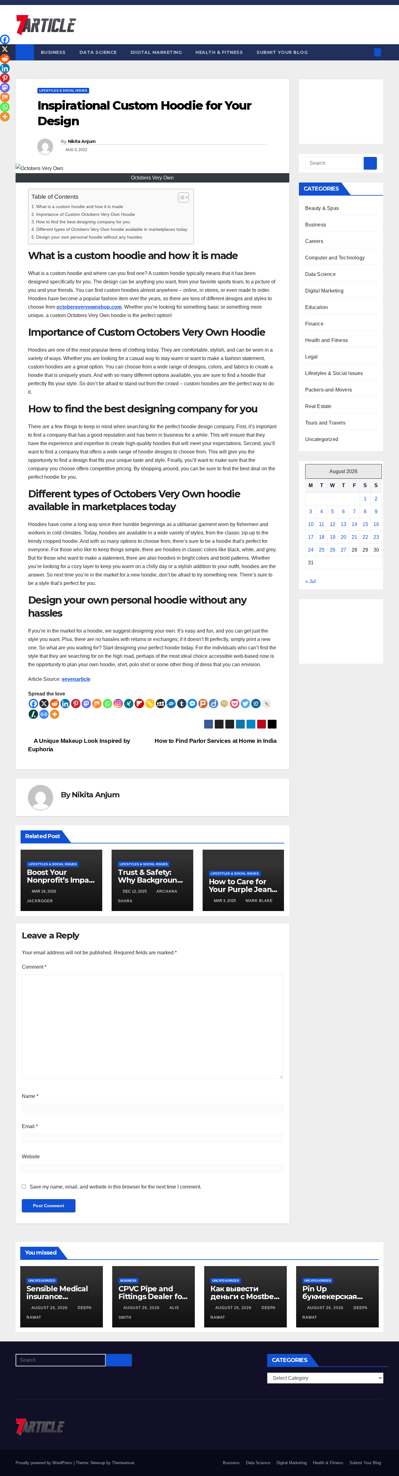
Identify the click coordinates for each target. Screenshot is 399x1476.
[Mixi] (224, 703)
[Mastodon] (86, 703)
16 (376, 524)
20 (343, 537)
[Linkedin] (65, 703)
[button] (367, 52)
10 (311, 524)
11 (321, 524)
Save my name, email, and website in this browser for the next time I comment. (115, 1186)
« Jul (310, 581)
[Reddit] (54, 703)
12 (332, 524)
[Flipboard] (139, 703)
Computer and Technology (335, 257)
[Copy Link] (150, 703)
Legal (311, 356)
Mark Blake (259, 901)
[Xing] (128, 703)
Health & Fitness (219, 52)
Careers (314, 241)
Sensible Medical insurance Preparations (57, 1296)
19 (332, 537)
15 (365, 524)
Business (53, 52)
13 (343, 524)
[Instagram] (118, 703)
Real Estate (318, 406)
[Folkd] (171, 703)
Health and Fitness (326, 340)
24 (311, 550)
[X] (44, 703)
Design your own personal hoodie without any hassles (89, 237)
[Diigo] (213, 703)
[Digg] (256, 703)
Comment (34, 967)
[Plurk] (203, 703)
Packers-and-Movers (328, 389)
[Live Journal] (266, 703)
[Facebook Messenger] (192, 703)
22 (365, 537)
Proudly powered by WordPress (45, 1462)
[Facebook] (33, 703)
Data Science (98, 52)
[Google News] (44, 714)
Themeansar (123, 1462)
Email (30, 1126)
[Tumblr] (181, 703)
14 (354, 524)
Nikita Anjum (82, 141)
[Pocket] (234, 703)
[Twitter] (245, 703)
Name (30, 1096)
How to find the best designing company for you (83, 221)
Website (31, 1156)
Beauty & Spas (322, 208)
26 (332, 550)
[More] (54, 714)
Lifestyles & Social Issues (63, 90)
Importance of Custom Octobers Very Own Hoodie (85, 214)
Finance (314, 323)
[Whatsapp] (107, 703)
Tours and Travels (325, 422)
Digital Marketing (156, 52)
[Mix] (97, 703)
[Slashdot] (33, 714)
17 (311, 537)
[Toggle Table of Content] (180, 197)
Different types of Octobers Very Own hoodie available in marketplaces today (111, 229)
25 (321, 550)
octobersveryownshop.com (89, 307)
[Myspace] (160, 703)
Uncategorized (322, 439)
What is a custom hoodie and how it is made (79, 206)
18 (321, 537)
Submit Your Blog (282, 52)
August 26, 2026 (50, 1308)
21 (354, 537)
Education (316, 307)
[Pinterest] (75, 703)
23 (376, 537)
